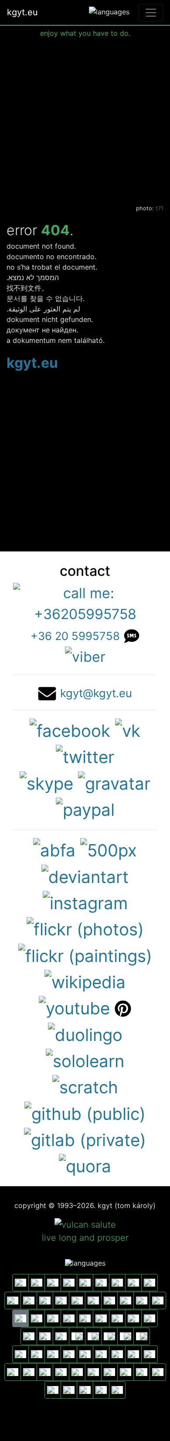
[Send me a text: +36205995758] (132, 634)
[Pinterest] (123, 1007)
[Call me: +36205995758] (85, 602)
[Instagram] (85, 902)
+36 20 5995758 (75, 636)
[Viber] (85, 655)
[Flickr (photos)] (85, 928)
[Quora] (85, 1165)
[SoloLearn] (85, 1060)
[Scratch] (85, 1086)
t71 (159, 208)
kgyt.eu (22, 12)
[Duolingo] (85, 1033)
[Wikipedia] (85, 981)
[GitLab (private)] (85, 1139)
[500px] (108, 849)
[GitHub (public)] (85, 1112)
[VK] (127, 729)
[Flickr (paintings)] (85, 955)
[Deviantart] (85, 876)
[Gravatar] (114, 782)
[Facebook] (70, 729)
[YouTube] (74, 1007)
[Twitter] (85, 756)
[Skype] (46, 782)
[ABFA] (54, 849)
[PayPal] (85, 808)
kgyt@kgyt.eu (96, 693)
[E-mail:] (47, 692)
